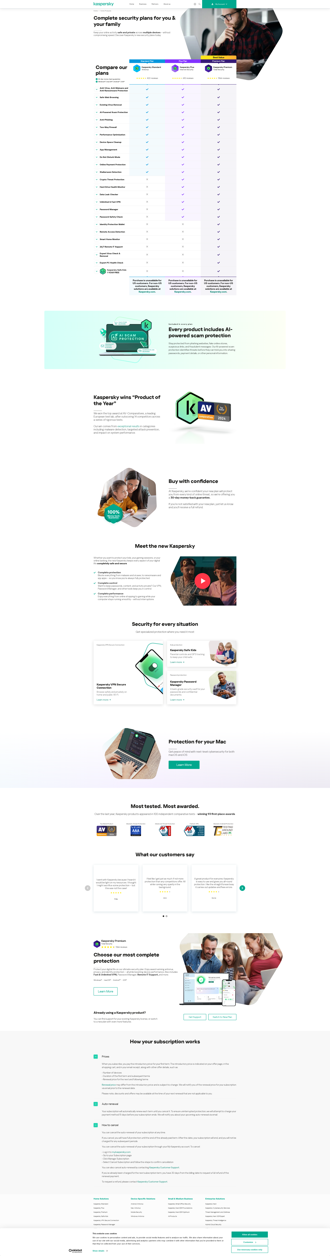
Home (131, 4)
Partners (155, 4)
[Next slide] (242, 888)
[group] (116, 888)
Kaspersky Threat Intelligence (215, 1220)
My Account (220, 4)
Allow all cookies (249, 1234)
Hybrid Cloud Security (213, 1224)
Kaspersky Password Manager (104, 1224)
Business (142, 4)
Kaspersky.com (147, 291)
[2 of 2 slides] (166, 916)
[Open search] (199, 4)
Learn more (102, 699)
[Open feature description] (97, 89)
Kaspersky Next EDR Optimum (178, 1212)
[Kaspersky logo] (104, 4)
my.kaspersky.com (121, 1152)
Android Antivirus (137, 1204)
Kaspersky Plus (99, 1208)
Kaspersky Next (210, 1204)
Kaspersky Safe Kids (101, 1216)
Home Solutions (101, 1199)
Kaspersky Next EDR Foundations (180, 1208)
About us (166, 4)
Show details (98, 1251)
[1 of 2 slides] (163, 916)
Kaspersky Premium (100, 1212)
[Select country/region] (195, 4)
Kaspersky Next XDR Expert (215, 1216)
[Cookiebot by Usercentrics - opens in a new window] (75, 1251)
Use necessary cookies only (249, 1250)
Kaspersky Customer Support (164, 1167)
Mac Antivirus (136, 1208)
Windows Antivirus (137, 1216)
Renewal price (109, 1084)
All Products (172, 1216)
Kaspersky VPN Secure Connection (106, 1220)
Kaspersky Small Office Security (179, 1204)
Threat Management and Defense (217, 1212)
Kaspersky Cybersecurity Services (217, 1208)
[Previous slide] (87, 888)
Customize (248, 1242)
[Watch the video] (203, 581)
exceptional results (128, 426)
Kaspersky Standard (101, 1204)
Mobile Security (136, 1212)
